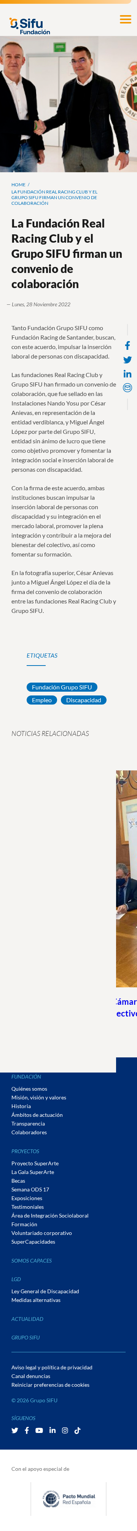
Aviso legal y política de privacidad (51, 1367)
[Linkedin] (127, 374)
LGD (16, 1279)
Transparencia (28, 1123)
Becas (18, 1180)
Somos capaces (31, 1260)
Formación (24, 1224)
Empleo (42, 699)
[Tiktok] (78, 1430)
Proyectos (25, 1151)
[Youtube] (39, 1430)
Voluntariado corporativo (41, 1233)
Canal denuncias (30, 1376)
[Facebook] (27, 1430)
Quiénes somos (29, 1088)
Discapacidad (83, 699)
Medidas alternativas (36, 1300)
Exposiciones (26, 1198)
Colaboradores (29, 1132)
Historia (21, 1106)
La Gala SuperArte (32, 1172)
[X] (15, 1430)
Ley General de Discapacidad (45, 1291)
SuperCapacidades (33, 1241)
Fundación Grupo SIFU (62, 687)
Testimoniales (27, 1207)
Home (18, 184)
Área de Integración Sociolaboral (50, 1215)
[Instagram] (65, 1430)
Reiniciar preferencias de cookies (50, 1384)
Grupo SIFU (25, 1337)
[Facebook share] (127, 345)
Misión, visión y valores (38, 1097)
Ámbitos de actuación (37, 1115)
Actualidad (27, 1319)
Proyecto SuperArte (35, 1163)
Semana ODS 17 (30, 1189)
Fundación (26, 1076)
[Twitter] (127, 359)
